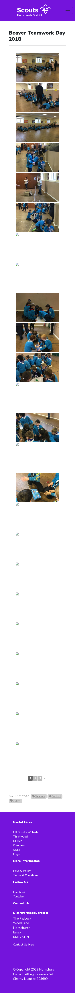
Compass (19, 845)
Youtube (18, 897)
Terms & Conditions (25, 875)
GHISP (17, 841)
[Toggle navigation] (68, 10)
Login (16, 854)
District (56, 796)
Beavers (40, 796)
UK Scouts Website (26, 832)
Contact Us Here (24, 945)
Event (16, 801)
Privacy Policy (22, 871)
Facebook (19, 892)
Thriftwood (20, 837)
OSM (16, 850)
